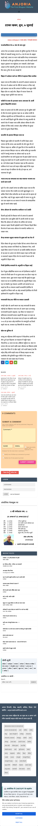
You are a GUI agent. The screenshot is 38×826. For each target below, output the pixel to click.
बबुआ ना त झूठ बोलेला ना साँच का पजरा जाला (14, 603)
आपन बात (28, 666)
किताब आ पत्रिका (30, 664)
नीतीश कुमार (15, 746)
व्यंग (35, 668)
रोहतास (21, 765)
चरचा (4, 611)
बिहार (24, 753)
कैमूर (6, 734)
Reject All (19, 822)
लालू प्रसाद (7, 769)
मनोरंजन (4, 618)
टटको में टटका (21, 742)
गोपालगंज (28, 734)
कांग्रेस (31, 730)
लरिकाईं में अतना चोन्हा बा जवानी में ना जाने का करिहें (15, 609)
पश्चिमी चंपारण (8, 749)
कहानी (4, 605)
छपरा (30, 738)
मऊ (16, 761)
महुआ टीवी (7, 765)
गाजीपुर (22, 734)
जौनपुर (6, 742)
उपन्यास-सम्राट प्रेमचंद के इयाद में (10, 584)
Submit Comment (27, 462)
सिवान (6, 773)
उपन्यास (4, 668)
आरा (20, 730)
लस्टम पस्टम (28, 765)
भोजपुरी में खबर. (9, 761)
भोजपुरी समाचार (32, 40)
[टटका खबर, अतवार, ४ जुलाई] (9, 382)
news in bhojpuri (13, 40)
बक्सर (28, 749)
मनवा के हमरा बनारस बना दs (10, 616)
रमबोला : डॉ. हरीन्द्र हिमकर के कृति (11, 558)
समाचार (4, 631)
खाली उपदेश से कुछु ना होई (9, 648)
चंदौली (24, 738)
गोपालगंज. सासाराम (9, 738)
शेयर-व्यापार (5, 637)
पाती (15, 749)
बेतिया (29, 753)
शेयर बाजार (22, 769)
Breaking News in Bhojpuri (14, 726)
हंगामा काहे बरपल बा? (8, 635)
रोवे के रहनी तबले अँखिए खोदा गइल (11, 590)
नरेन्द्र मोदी (7, 746)
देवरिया (29, 742)
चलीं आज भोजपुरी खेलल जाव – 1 (11, 622)
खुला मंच (21, 668)
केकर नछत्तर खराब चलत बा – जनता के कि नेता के (14, 642)
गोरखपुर (19, 738)
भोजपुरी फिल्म (26, 757)
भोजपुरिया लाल (6, 566)
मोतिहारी (15, 765)
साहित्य (7, 559)
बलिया (18, 753)
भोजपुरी (18, 757)
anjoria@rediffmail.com (17, 710)
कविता (4, 559)
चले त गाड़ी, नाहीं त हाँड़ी (8, 596)
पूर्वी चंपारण (21, 749)
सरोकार (19, 19)
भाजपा (12, 757)
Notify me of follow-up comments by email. (17, 454)
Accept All (19, 814)
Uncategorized (6, 572)
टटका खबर (23, 40)
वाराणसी (14, 769)
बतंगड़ (6, 753)
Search (3, 679)
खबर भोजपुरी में (13, 734)
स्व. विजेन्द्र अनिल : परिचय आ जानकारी (12, 564)
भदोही (6, 757)
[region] (19, 811)
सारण (28, 769)
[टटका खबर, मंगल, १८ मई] (26, 382)
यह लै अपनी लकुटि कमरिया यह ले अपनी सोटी (14, 577)
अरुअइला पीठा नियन (8, 571)
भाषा (6, 611)
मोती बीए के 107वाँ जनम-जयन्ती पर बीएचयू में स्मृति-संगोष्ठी (17, 629)
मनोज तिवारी (23, 761)
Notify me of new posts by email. (14, 458)
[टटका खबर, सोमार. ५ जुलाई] (9, 399)
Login (6, 494)
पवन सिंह (23, 746)
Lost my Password (15, 494)
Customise (19, 818)
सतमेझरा (12, 572)
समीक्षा (6, 671)
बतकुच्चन (12, 753)
